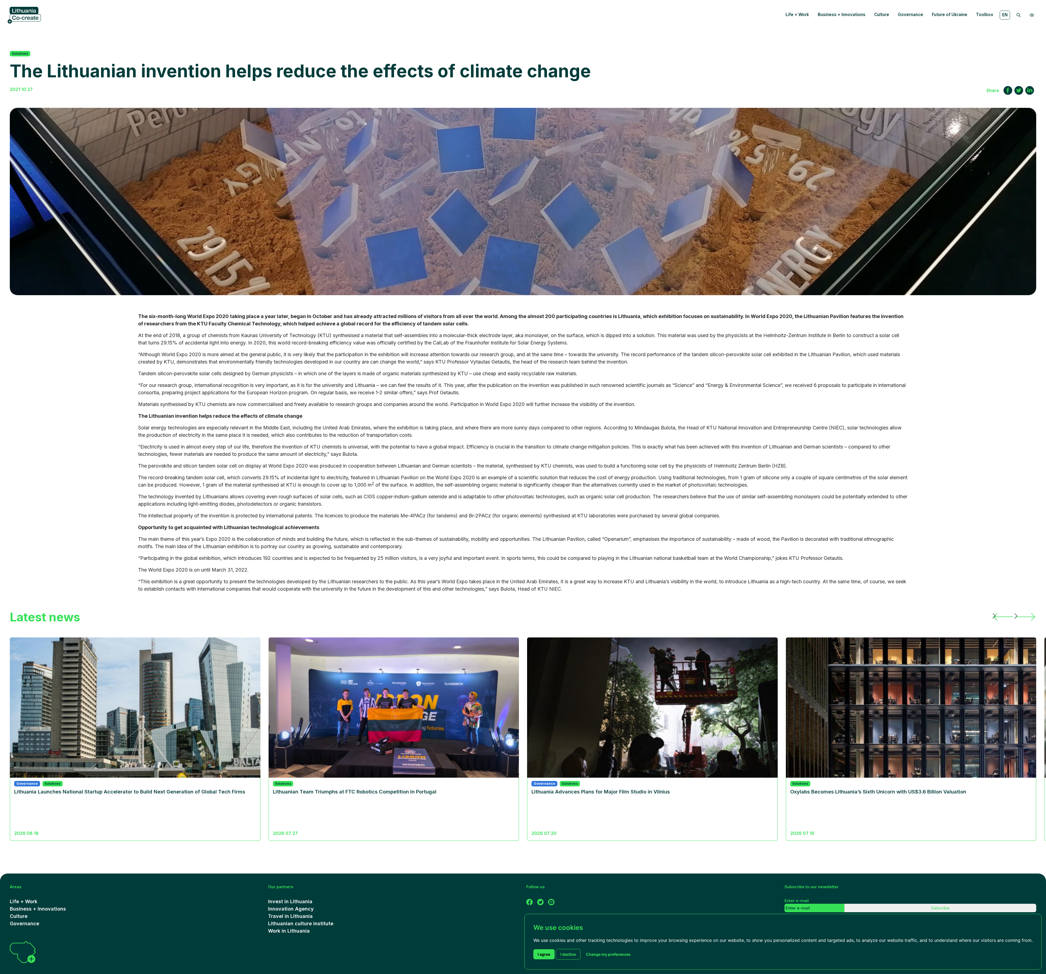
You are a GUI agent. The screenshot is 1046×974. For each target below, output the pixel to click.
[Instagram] (551, 901)
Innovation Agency (291, 909)
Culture (881, 14)
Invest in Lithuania (290, 901)
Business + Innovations (841, 14)
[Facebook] (529, 901)
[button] (1003, 617)
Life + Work (797, 14)
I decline (568, 954)
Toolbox (984, 14)
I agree (544, 954)
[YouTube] (540, 901)
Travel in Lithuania (290, 916)
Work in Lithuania (289, 931)
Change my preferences (608, 954)
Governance (910, 14)
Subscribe (940, 908)
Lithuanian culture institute (300, 923)
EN (1005, 14)
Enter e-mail (796, 900)
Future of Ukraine (949, 14)
